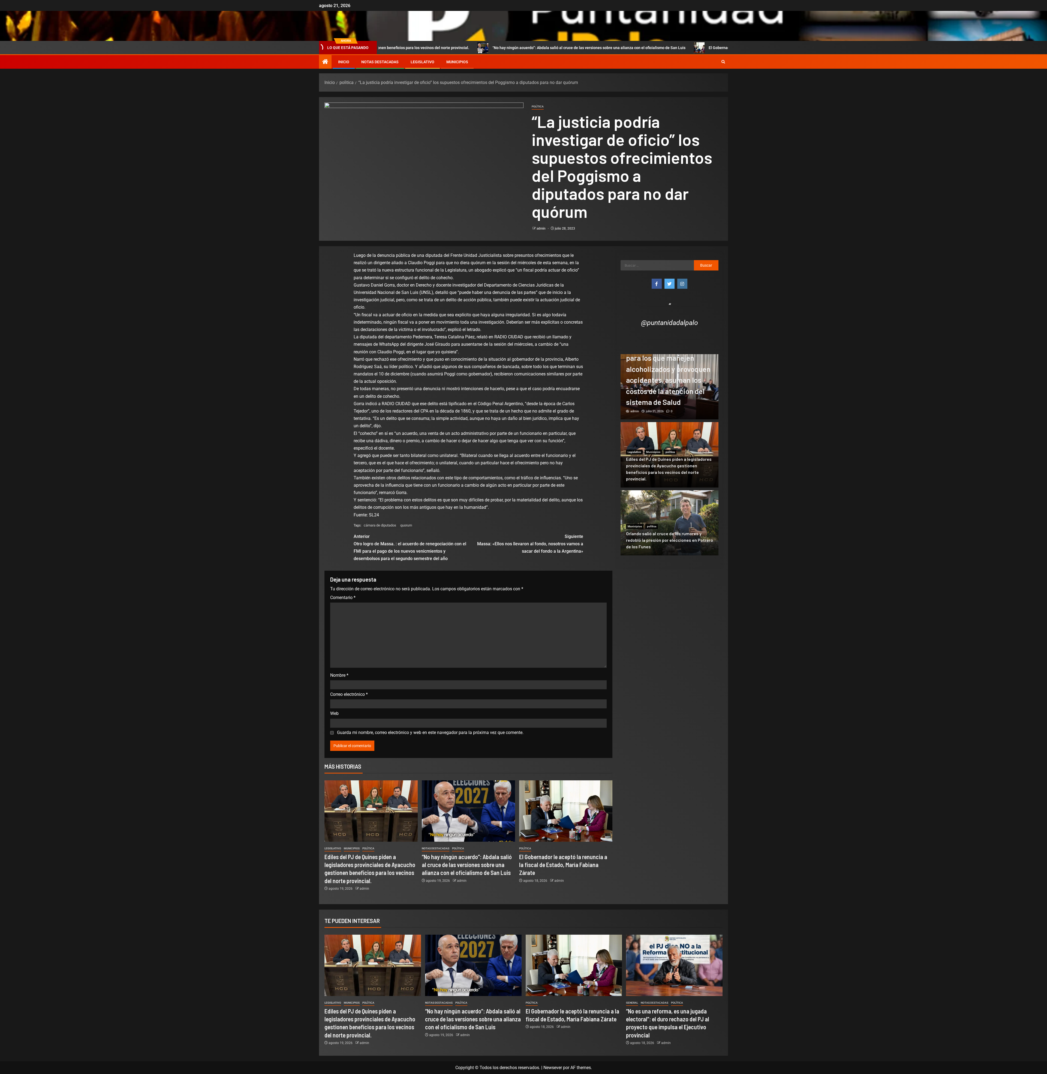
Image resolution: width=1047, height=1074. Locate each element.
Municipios (457, 62)
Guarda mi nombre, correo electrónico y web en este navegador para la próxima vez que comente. (430, 732)
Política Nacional (656, 359)
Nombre (339, 675)
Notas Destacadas (380, 62)
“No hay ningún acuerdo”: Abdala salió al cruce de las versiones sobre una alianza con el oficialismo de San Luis (491, 48)
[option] (670, 387)
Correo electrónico (349, 694)
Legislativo (422, 62)
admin (541, 228)
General (632, 1002)
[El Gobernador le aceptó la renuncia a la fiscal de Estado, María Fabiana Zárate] (565, 811)
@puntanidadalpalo (669, 323)
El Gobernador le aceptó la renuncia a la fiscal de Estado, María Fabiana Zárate (680, 48)
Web (334, 713)
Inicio (343, 62)
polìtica (538, 106)
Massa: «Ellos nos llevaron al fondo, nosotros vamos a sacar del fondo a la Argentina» (530, 544)
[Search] (723, 62)
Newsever (552, 1067)
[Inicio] (325, 62)
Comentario (343, 597)
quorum (406, 525)
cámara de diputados (380, 525)
